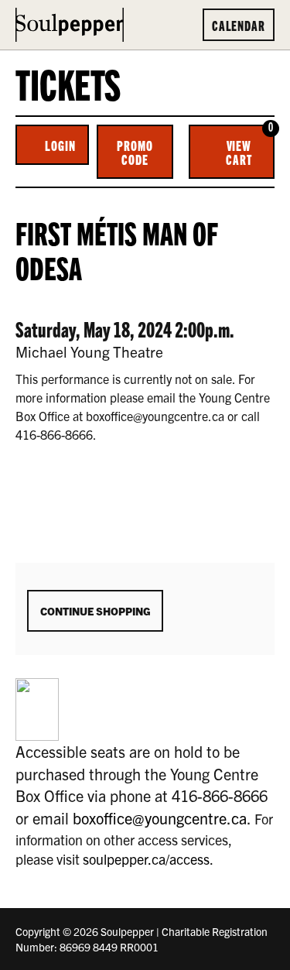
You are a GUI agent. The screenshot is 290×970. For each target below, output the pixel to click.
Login (60, 144)
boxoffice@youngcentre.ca (160, 818)
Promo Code (135, 151)
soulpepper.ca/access (146, 859)
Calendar (238, 24)
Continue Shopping (95, 611)
